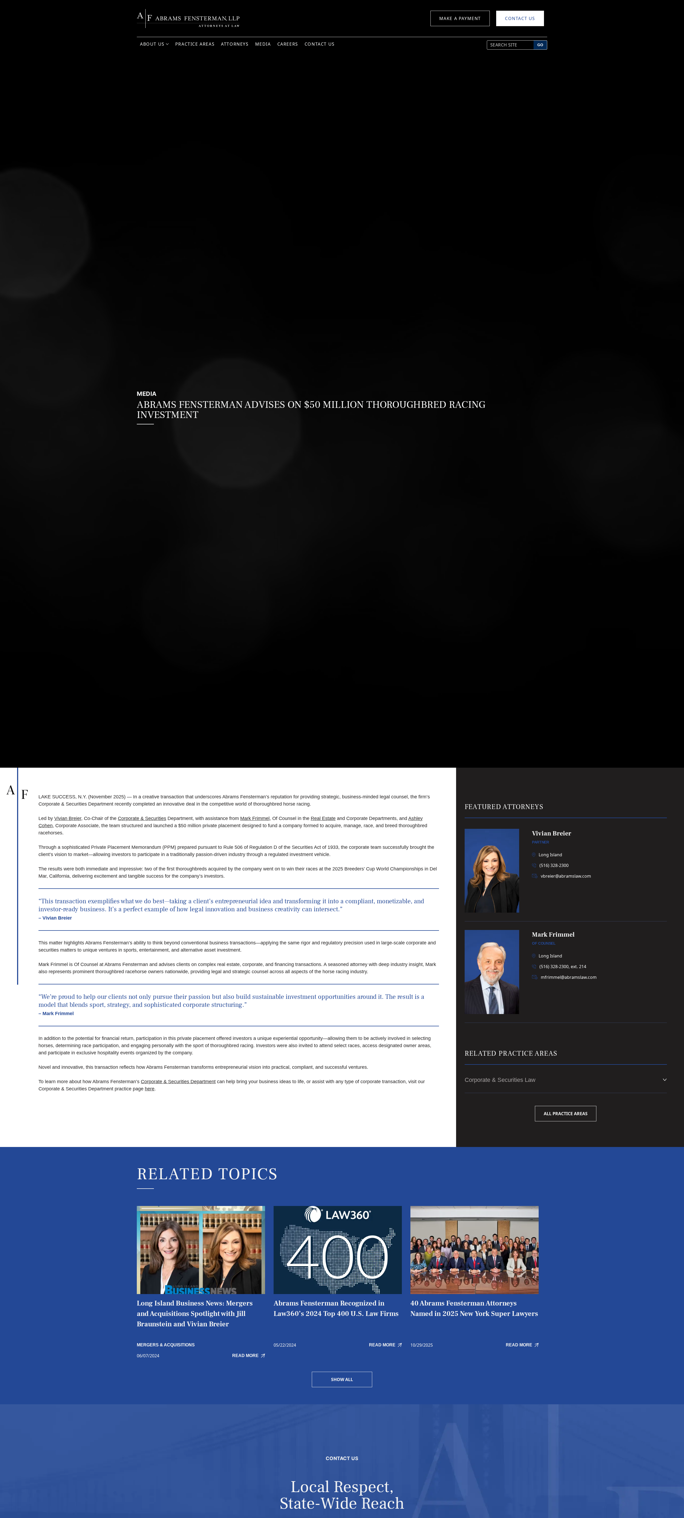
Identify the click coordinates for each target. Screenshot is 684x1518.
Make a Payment (460, 18)
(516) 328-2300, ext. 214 (562, 966)
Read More (245, 1355)
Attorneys (234, 44)
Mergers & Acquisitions (166, 1345)
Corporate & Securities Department (178, 1081)
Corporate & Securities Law (500, 1080)
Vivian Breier (67, 818)
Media (263, 44)
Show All (342, 1379)
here (149, 1088)
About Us (152, 44)
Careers (287, 44)
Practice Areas (195, 44)
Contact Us (520, 18)
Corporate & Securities (142, 818)
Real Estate (323, 818)
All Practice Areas (566, 1114)
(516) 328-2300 (554, 865)
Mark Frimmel (255, 818)
